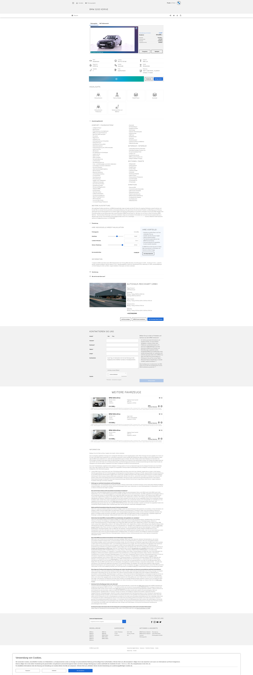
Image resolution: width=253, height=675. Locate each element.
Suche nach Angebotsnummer (95, 618)
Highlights (157, 51)
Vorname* (91, 340)
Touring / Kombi (130, 633)
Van (128, 635)
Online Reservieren (156, 633)
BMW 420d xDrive (114, 430)
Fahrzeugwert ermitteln (157, 635)
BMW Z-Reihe (105, 638)
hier (154, 250)
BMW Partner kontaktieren (139, 319)
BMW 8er (104, 633)
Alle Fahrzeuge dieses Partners (155, 319)
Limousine (117, 635)
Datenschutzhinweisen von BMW (143, 608)
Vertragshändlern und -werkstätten (139, 548)
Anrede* (91, 336)
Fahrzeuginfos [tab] (94, 23)
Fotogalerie (144, 51)
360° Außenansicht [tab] (104, 23)
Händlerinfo (148, 79)
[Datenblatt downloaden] (180, 15)
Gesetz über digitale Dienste (133, 648)
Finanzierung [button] (95, 223)
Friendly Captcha (124, 376)
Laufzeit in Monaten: (96, 240)
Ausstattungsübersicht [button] (97, 121)
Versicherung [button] (95, 272)
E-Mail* (91, 353)
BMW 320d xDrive (114, 398)
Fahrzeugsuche (143, 637)
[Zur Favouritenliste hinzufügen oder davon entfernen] (161, 398)
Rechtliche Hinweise (150, 648)
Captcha (91, 376)
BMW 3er (91, 635)
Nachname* (92, 345)
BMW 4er (91, 637)
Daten (137, 564)
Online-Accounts (114, 558)
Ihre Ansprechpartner (148, 253)
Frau (113, 336)
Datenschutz (129, 650)
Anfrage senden (158, 79)
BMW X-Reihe (105, 635)
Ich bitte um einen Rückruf (113, 370)
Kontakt (134, 650)
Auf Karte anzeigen (125, 319)
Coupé (116, 633)
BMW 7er (104, 632)
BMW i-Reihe (105, 637)
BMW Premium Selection (145, 632)
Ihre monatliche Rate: (96, 252)
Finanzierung (155, 632)
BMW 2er (91, 633)
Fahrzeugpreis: (95, 232)
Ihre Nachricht (92, 358)
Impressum (142, 648)
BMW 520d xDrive (114, 414)
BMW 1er (91, 632)
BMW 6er (91, 640)
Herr (109, 336)
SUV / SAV (129, 632)
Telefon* (91, 349)
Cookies (156, 648)
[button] (73, 3)
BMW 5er (91, 638)
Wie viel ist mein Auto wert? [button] (98, 276)
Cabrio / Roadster (119, 632)
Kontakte (151, 555)
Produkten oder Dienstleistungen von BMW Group (101, 548)
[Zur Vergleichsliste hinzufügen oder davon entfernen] (159, 398)
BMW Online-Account (117, 501)
